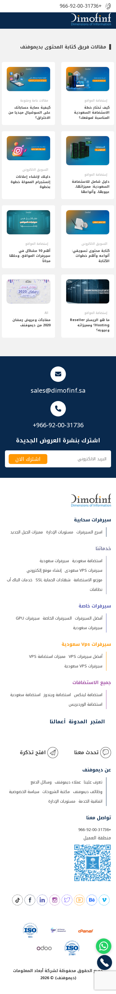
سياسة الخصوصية (24, 792)
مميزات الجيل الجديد (26, 532)
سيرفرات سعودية (54, 561)
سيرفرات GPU (28, 618)
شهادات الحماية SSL (53, 580)
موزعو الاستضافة (88, 580)
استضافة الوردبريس (85, 704)
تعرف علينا (93, 782)
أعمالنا (57, 721)
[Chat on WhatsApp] (103, 946)
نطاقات (96, 589)
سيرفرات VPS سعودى (83, 570)
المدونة (78, 721)
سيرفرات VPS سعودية (83, 666)
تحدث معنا (86, 752)
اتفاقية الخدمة (90, 801)
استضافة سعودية (87, 561)
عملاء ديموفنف (68, 782)
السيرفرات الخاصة (57, 618)
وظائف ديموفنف (87, 792)
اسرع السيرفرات (89, 532)
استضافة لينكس (88, 695)
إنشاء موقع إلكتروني (44, 570)
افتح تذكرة (33, 752)
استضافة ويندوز (57, 695)
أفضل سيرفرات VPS (85, 656)
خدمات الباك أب (19, 580)
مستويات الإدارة (59, 532)
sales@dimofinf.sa (58, 390)
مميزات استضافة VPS (47, 656)
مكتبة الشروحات (56, 792)
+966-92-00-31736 (81, 6)
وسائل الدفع (41, 782)
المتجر (97, 721)
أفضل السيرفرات (88, 618)
